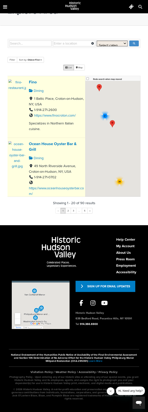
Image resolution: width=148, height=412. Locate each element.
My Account (125, 246)
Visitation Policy (41, 372)
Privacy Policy (108, 372)
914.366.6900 (89, 324)
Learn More (95, 361)
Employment (126, 265)
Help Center (125, 239)
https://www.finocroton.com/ (55, 115)
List (70, 67)
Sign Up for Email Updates (108, 286)
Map (80, 67)
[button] (99, 88)
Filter (12, 59)
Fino (33, 82)
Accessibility (126, 272)
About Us (123, 252)
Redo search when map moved (107, 79)
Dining (38, 91)
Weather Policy (66, 372)
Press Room (125, 259)
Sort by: (29, 59)
